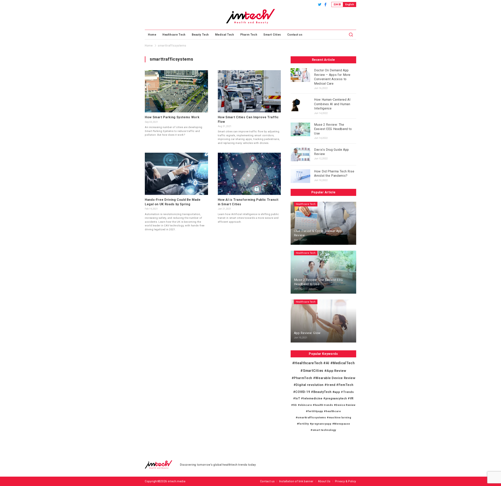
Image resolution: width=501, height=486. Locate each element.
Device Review (345, 405)
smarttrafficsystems (311, 417)
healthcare (333, 411)
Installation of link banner (296, 481)
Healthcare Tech (173, 34)
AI (327, 363)
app (337, 392)
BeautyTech (322, 392)
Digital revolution (309, 385)
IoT (297, 398)
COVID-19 (302, 392)
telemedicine (312, 398)
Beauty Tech (200, 34)
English (349, 4)
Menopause (342, 423)
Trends (348, 392)
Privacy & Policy (345, 481)
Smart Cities (272, 34)
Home (152, 34)
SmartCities (313, 371)
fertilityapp (315, 411)
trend (331, 385)
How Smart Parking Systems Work (172, 117)
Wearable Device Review (335, 378)
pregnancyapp (321, 423)
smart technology (324, 430)
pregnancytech (336, 398)
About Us (324, 481)
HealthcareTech (308, 363)
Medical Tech (224, 34)
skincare (306, 405)
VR (352, 398)
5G (295, 404)
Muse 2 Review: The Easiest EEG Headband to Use (333, 129)
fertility (304, 423)
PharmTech (303, 378)
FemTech (346, 385)
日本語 (337, 4)
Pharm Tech (248, 34)
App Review (336, 371)
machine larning (340, 417)
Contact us (295, 34)
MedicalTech (344, 363)
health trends (324, 405)
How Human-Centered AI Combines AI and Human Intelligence (332, 104)
